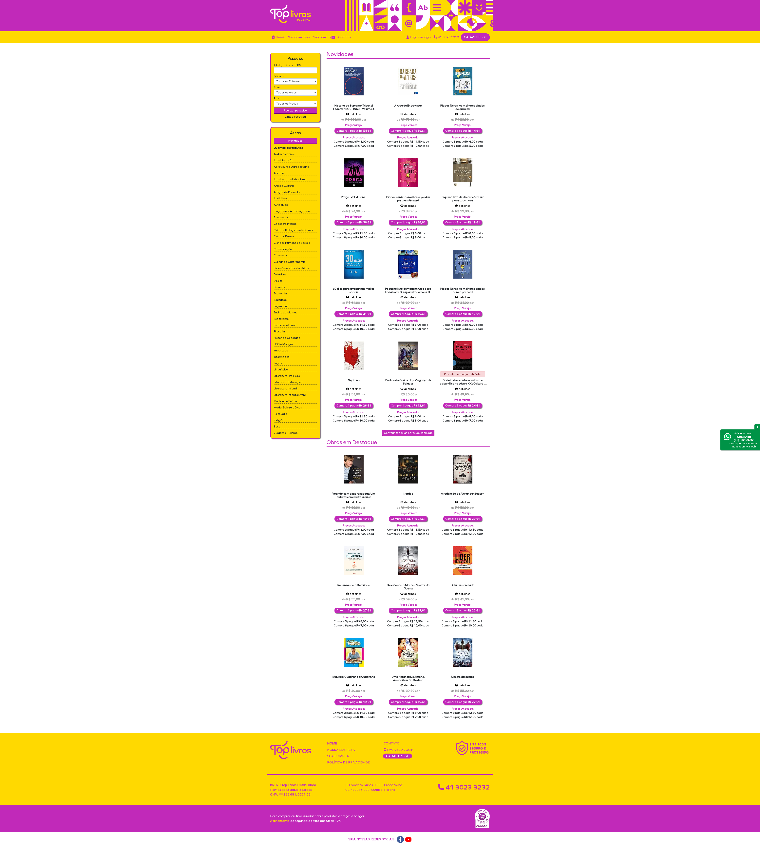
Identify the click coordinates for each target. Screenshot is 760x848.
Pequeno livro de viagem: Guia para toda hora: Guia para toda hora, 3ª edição (408, 292)
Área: (277, 87)
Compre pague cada (354, 141)
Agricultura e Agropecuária (291, 166)
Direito (278, 281)
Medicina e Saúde (285, 401)
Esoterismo (281, 319)
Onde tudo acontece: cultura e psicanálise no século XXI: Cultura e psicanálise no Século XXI (462, 384)
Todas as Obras (284, 154)
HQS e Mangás (283, 344)
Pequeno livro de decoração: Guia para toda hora (462, 198)
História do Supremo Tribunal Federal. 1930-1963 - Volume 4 (353, 107)
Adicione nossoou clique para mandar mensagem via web (744, 440)
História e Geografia (287, 338)
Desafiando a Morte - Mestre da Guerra (408, 586)
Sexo (277, 426)
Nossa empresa (299, 37)
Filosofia (279, 331)
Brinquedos (281, 217)
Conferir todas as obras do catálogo (408, 433)
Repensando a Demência (353, 585)
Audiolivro (280, 198)
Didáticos (280, 274)
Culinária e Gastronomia (290, 262)
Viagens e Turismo (286, 433)
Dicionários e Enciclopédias (291, 268)
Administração (283, 160)
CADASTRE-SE (475, 37)
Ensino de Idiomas (285, 312)
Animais (279, 173)
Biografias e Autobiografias (292, 211)
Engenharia (281, 306)
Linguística (281, 369)
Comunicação (283, 249)
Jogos (278, 363)
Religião (279, 420)
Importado (281, 350)
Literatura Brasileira (287, 376)
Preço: (278, 98)
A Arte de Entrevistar (408, 105)
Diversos (279, 287)
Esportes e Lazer (285, 325)
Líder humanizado (462, 585)
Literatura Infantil (285, 388)
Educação (280, 300)
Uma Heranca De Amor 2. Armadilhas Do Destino (408, 678)
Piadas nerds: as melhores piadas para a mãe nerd (408, 198)
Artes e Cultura (284, 185)
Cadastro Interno (285, 224)
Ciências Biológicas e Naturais (293, 230)
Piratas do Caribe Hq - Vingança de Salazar (408, 382)
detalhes (355, 114)
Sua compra (323, 37)
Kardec (408, 493)
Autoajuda (281, 205)
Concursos (281, 255)
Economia (280, 293)
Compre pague (353, 130)
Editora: (279, 76)
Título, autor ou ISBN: (288, 65)
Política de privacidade (348, 762)
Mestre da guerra (462, 677)
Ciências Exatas (284, 236)
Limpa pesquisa (295, 116)
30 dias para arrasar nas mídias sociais (353, 290)
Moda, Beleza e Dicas (288, 407)
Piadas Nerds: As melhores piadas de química (462, 107)
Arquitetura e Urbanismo (290, 179)
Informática (282, 357)
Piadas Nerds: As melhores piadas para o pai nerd (462, 290)
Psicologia (280, 414)
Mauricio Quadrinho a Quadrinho (353, 677)
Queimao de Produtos (288, 147)
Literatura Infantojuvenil (290, 395)
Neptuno (354, 380)
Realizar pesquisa (295, 110)
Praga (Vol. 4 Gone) (353, 197)
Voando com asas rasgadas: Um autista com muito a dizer (353, 495)
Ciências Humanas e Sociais (292, 243)
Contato (344, 37)
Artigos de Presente (287, 192)
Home (279, 37)
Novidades (295, 140)
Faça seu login (420, 37)
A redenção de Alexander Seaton (462, 493)
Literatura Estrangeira (288, 382)
